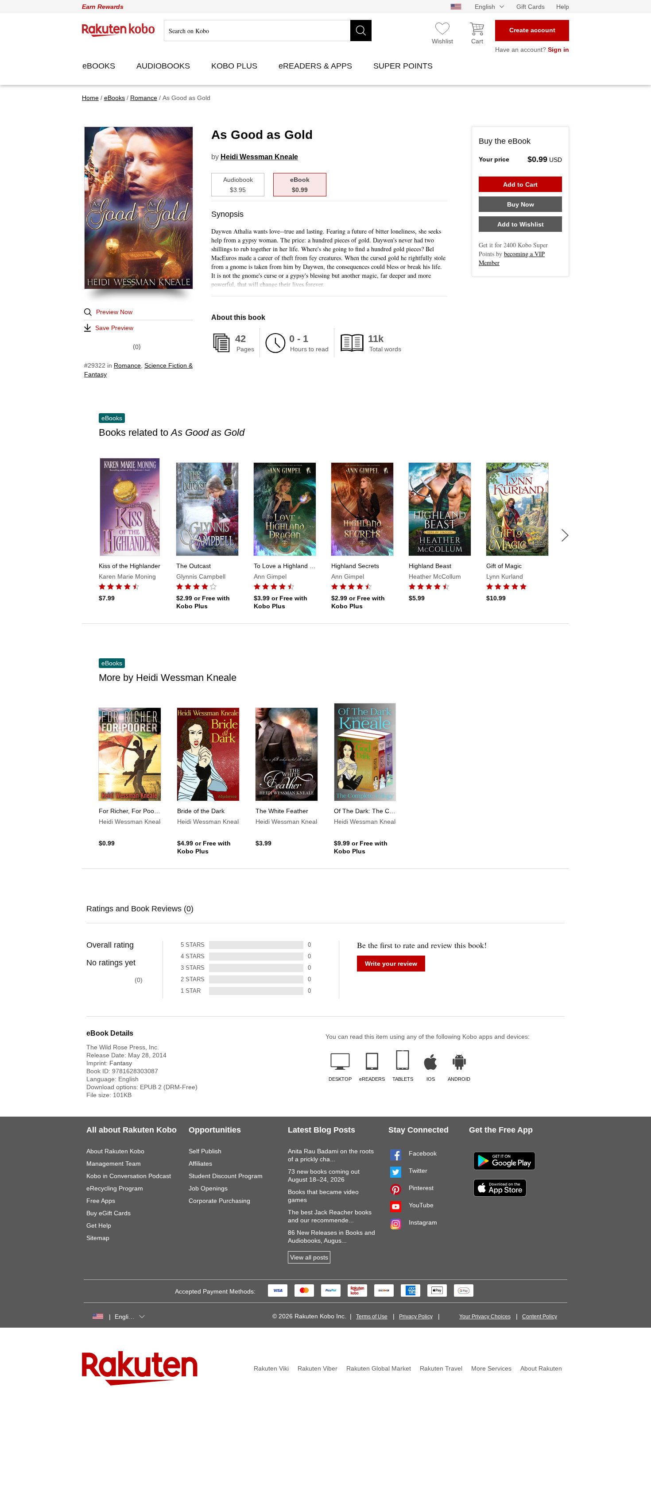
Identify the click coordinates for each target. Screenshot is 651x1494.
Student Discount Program (226, 1175)
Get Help (98, 1225)
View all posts (309, 1257)
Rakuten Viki (271, 1368)
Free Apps (100, 1200)
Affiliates (200, 1163)
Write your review (391, 963)
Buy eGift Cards (108, 1213)
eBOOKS (99, 65)
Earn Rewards (103, 6)
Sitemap (97, 1237)
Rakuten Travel (441, 1368)
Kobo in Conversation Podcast (128, 1175)
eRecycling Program (114, 1188)
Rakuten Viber (317, 1368)
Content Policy (539, 1316)
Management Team (113, 1163)
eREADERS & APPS (316, 65)
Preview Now (114, 311)
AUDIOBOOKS (164, 65)
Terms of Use (372, 1316)
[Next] (565, 535)
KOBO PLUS (235, 65)
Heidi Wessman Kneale (259, 157)
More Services (491, 1368)
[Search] (361, 30)
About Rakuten (541, 1368)
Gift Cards (530, 6)
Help (562, 6)
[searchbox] (268, 30)
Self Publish (205, 1151)
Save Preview (114, 327)
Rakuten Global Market (378, 1368)
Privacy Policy (416, 1316)
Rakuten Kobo (118, 30)
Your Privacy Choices (485, 1316)
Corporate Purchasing (219, 1200)
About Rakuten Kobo (115, 1151)
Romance (127, 365)
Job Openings (208, 1188)
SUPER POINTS (404, 65)
